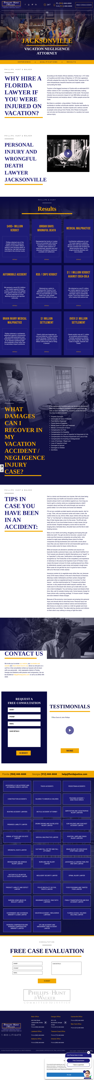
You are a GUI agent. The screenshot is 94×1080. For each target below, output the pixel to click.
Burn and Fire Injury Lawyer (47, 863)
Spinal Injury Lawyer (77, 875)
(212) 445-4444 (77, 1028)
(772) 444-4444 (57, 1035)
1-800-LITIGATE (11, 1035)
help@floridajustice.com (21, 675)
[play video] (68, 153)
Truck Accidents (47, 786)
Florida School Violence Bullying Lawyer (76, 914)
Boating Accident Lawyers (17, 812)
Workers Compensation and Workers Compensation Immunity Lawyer (17, 926)
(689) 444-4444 (57, 1042)
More (69, 750)
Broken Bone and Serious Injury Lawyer (17, 863)
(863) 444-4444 (37, 1035)
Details (14, 259)
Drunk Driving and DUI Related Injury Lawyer (47, 824)
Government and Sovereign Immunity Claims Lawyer (17, 914)
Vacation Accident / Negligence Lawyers (47, 914)
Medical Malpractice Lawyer (47, 837)
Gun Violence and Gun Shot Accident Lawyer (76, 824)
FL (63, 3)
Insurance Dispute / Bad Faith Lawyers (47, 901)
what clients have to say (20, 666)
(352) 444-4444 (77, 1020)
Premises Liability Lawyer (17, 824)
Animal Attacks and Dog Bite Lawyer (17, 837)
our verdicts (23, 663)
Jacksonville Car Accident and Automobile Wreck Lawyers (17, 786)
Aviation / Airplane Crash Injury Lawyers (76, 837)
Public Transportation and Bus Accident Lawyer (77, 901)
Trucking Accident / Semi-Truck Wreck (76, 799)
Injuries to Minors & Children (47, 799)
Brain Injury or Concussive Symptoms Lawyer (76, 850)
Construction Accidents (17, 799)
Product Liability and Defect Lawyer (17, 888)
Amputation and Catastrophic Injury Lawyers (76, 812)
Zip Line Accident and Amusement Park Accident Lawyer (47, 926)
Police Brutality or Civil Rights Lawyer (47, 888)
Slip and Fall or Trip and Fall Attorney (47, 850)
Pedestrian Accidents (76, 786)
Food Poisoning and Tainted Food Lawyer (76, 888)
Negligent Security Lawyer (47, 875)
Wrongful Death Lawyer (17, 850)
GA (64, 6)
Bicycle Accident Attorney (47, 812)
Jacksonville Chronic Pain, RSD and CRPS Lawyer (77, 863)
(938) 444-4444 (37, 1042)
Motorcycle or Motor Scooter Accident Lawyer (17, 875)
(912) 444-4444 (44, 774)
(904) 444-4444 (14, 774)
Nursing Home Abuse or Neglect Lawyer (17, 901)
